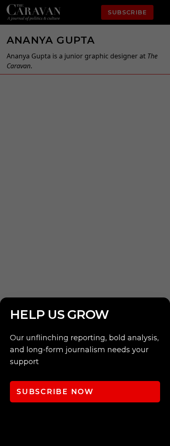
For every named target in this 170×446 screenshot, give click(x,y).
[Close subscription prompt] (161, 314)
